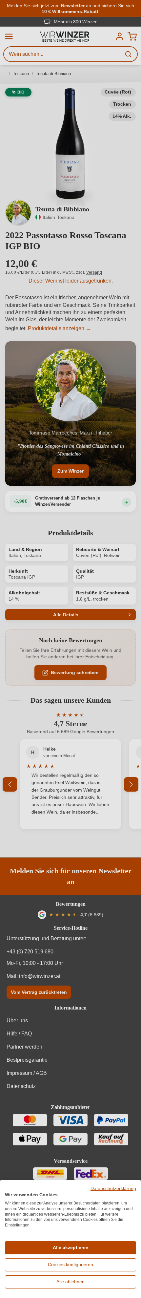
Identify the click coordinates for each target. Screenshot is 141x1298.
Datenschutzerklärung (113, 1188)
